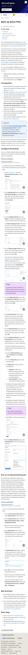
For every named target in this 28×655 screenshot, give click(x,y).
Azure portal (11, 172)
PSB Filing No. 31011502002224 (8, 643)
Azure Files (23, 42)
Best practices (5, 37)
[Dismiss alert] (26, 2)
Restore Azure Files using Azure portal (13, 615)
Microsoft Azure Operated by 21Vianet (9, 645)
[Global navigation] (1, 15)
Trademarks (3, 653)
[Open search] (26, 15)
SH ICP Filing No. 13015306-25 (8, 641)
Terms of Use (18, 651)
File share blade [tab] (16, 505)
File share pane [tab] (16, 162)
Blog (19, 647)
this (16, 107)
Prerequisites (5, 31)
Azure (2, 18)
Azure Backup (4, 67)
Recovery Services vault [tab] (7, 162)
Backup (7, 18)
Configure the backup (7, 33)
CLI (7, 46)
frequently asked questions (18, 145)
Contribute (3, 649)
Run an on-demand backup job (9, 35)
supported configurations (12, 119)
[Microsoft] (14, 15)
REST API (23, 46)
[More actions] (26, 18)
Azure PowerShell (13, 46)
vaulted (10, 62)
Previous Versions (13, 647)
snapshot (3, 62)
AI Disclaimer (4, 647)
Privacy (19, 643)
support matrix (9, 90)
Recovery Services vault (20, 92)
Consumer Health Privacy (7, 651)
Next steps (4, 38)
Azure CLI (6, 619)
